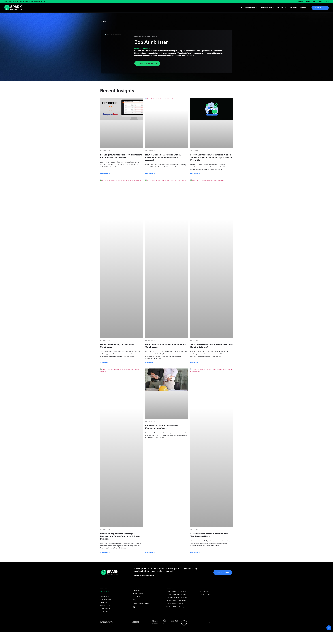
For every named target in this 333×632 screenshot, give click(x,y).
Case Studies (293, 7)
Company (303, 7)
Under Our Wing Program (141, 603)
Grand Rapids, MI (105, 599)
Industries (280, 7)
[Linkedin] (134, 607)
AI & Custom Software (248, 7)
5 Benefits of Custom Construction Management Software (161, 427)
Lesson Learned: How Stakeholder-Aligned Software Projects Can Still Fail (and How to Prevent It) (211, 157)
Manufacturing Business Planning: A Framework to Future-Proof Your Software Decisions (120, 536)
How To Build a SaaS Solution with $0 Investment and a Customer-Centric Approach (163, 157)
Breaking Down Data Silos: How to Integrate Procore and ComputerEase (121, 156)
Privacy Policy (103, 621)
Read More (104, 173)
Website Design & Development (176, 600)
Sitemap (110, 621)
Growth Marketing (266, 7)
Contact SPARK (320, 8)
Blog (134, 600)
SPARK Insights (324, 1)
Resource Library (311, 1)
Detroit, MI (103, 602)
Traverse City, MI (105, 605)
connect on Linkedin (147, 63)
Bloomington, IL (105, 609)
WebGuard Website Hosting (175, 607)
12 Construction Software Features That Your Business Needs (209, 535)
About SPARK (137, 591)
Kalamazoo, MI (104, 596)
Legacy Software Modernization (176, 594)
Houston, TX (104, 612)
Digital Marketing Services (174, 604)
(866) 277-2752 (104, 591)
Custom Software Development (176, 591)
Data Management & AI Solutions (176, 597)
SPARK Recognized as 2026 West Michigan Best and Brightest (23, 1)
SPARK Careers (138, 594)
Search (300, 1)
